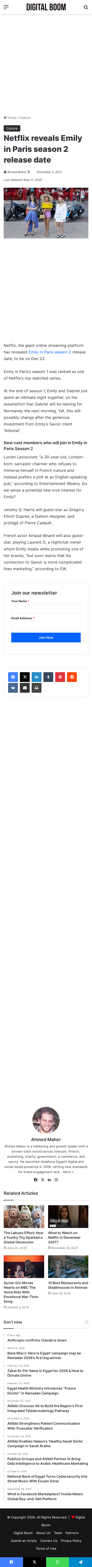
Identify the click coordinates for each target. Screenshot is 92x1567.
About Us (43, 1533)
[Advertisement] (46, 64)
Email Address (23, 618)
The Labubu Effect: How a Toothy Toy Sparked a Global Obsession (23, 1237)
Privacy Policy (71, 1541)
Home (12, 118)
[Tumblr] (48, 677)
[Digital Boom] (46, 6)
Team (58, 1533)
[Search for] (85, 8)
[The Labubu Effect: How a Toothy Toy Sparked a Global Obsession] (24, 1216)
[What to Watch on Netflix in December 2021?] (68, 1216)
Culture (25, 118)
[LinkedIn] (36, 677)
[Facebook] (13, 677)
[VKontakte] (13, 688)
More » (68, 1172)
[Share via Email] (25, 688)
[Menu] (6, 8)
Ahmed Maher (16, 172)
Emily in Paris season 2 (49, 352)
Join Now (46, 637)
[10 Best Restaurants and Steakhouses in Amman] (68, 1266)
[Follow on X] (28, 172)
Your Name (20, 601)
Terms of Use (46, 1548)
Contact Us (48, 1541)
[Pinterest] (60, 677)
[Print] (36, 688)
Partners (72, 1533)
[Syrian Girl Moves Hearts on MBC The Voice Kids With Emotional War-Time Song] (24, 1266)
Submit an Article (24, 1541)
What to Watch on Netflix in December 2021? (64, 1237)
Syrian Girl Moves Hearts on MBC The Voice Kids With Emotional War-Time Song (21, 1292)
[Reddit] (72, 677)
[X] (25, 677)
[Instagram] (56, 1180)
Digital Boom (23, 1533)
